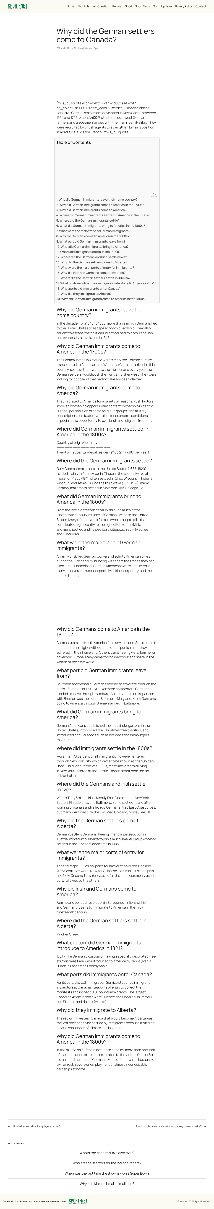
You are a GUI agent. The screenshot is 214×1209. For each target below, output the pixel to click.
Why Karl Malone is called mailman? (107, 1184)
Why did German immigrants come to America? (92, 210)
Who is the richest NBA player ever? (107, 1153)
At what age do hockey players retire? (36, 1126)
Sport (96, 48)
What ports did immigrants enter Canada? (91, 288)
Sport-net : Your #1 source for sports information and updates (34, 1201)
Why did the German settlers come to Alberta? (94, 262)
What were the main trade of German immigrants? (94, 231)
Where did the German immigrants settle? (90, 220)
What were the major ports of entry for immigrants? (97, 267)
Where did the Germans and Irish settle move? (94, 257)
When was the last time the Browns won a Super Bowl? (107, 1173)
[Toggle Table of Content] (152, 194)
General (89, 48)
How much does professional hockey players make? (169, 1126)
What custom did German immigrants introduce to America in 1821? (108, 283)
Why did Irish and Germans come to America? (93, 273)
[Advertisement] (107, 76)
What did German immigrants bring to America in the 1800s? (102, 225)
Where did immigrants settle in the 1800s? (90, 252)
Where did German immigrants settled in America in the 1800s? (105, 215)
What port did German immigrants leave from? (92, 241)
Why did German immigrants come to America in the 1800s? (103, 299)
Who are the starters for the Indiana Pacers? (107, 1163)
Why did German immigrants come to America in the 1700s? (101, 205)
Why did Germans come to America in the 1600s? (94, 236)
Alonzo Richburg (75, 48)
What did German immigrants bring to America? (94, 246)
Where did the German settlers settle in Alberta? (95, 278)
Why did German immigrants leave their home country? (98, 199)
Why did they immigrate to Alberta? (86, 294)
